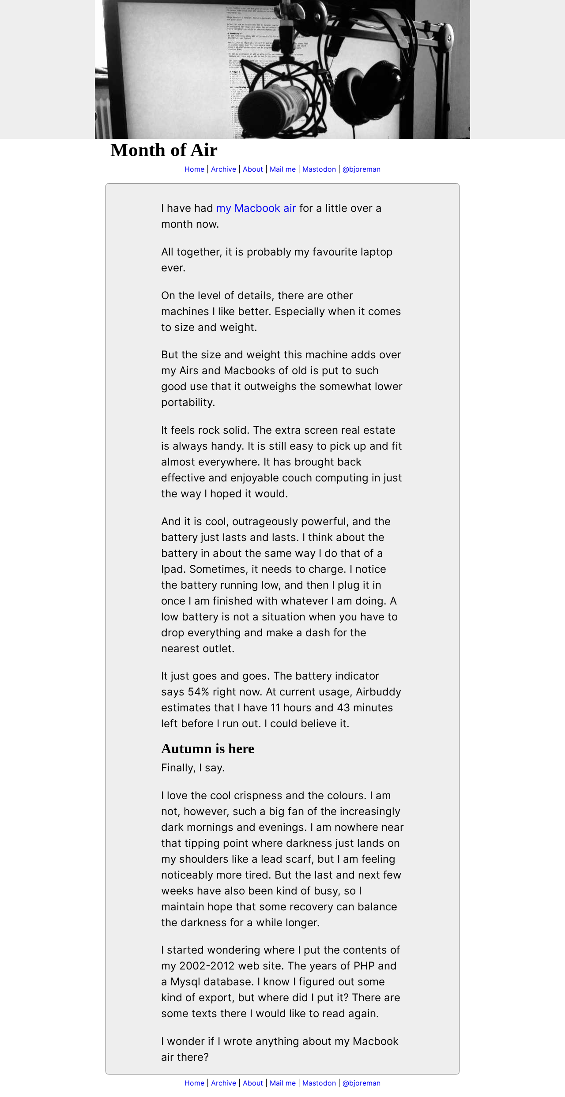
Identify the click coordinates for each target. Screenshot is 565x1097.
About (253, 169)
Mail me (283, 169)
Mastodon (319, 169)
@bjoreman (361, 169)
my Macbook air (256, 208)
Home (194, 169)
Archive (223, 169)
